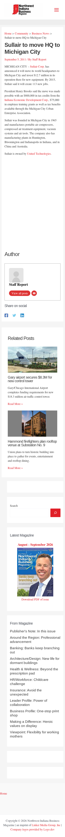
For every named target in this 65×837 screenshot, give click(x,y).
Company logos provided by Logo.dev (32, 829)
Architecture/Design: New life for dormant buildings (34, 661)
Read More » (15, 404)
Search (14, 505)
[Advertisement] (32, 193)
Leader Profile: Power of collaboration (28, 703)
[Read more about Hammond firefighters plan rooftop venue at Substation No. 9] (32, 423)
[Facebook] (6, 315)
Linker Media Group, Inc (46, 825)
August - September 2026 (35, 544)
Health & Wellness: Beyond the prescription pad (34, 671)
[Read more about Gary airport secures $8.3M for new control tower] (32, 359)
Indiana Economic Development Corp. (26, 100)
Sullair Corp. (37, 66)
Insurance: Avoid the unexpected (26, 692)
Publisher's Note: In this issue (33, 631)
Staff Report (18, 284)
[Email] (34, 293)
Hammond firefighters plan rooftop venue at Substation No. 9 (32, 443)
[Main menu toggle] (56, 10)
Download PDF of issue (35, 599)
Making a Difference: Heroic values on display (31, 724)
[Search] (55, 513)
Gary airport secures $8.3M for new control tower (30, 379)
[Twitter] (14, 315)
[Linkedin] (22, 315)
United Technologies (39, 153)
